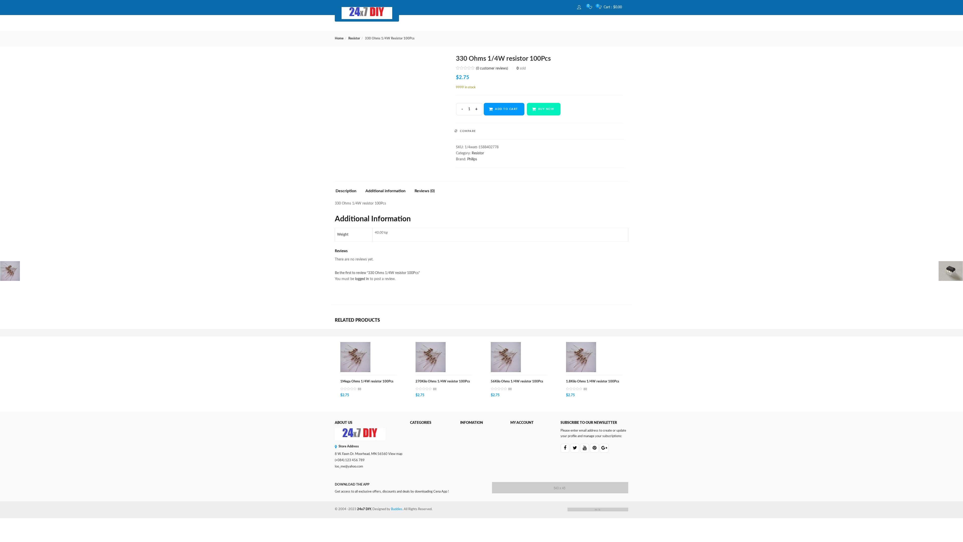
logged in (362, 279)
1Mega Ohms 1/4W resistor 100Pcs (366, 381)
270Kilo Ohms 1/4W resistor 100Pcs (443, 381)
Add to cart (506, 109)
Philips (472, 159)
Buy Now (546, 109)
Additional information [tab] (385, 191)
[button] (612, 7)
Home (339, 38)
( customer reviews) (492, 68)
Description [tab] (346, 191)
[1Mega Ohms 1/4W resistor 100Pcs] (355, 345)
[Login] (579, 7)
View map (395, 454)
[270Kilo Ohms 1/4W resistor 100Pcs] (431, 345)
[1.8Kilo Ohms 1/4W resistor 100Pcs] (581, 345)
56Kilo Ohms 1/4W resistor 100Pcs (517, 381)
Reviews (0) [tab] (425, 191)
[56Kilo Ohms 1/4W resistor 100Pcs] (506, 345)
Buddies (396, 509)
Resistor (354, 38)
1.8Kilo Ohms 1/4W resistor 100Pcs (592, 381)
